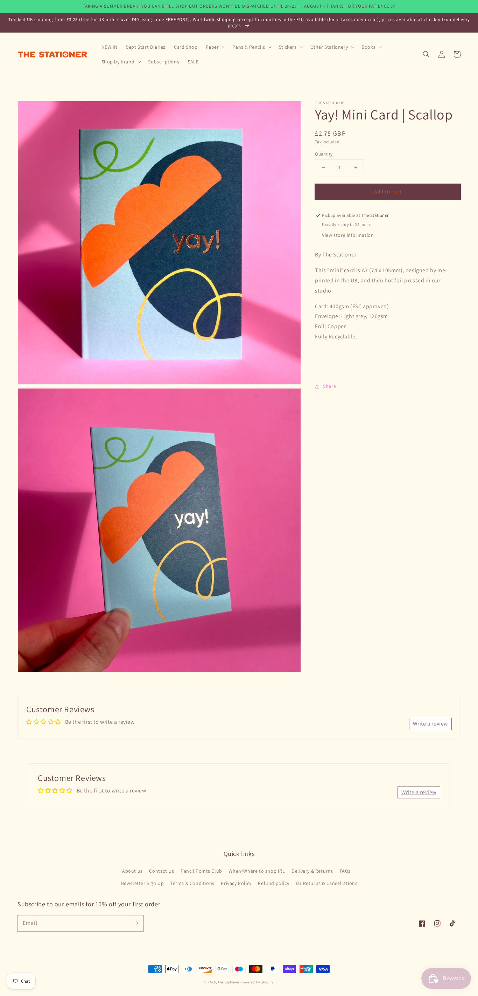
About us (132, 871)
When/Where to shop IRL (257, 871)
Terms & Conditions (192, 883)
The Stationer (228, 982)
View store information (348, 235)
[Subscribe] (135, 923)
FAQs (345, 871)
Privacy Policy (236, 883)
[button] (426, 54)
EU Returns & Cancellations (327, 883)
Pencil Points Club (201, 871)
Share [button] (329, 386)
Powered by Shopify (257, 982)
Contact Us (161, 871)
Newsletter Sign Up (142, 883)
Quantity (323, 154)
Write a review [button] (430, 723)
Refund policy (273, 883)
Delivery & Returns (312, 871)
